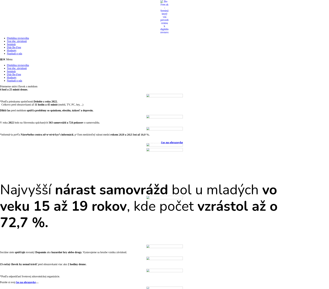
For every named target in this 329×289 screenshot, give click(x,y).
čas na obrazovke (172, 142)
